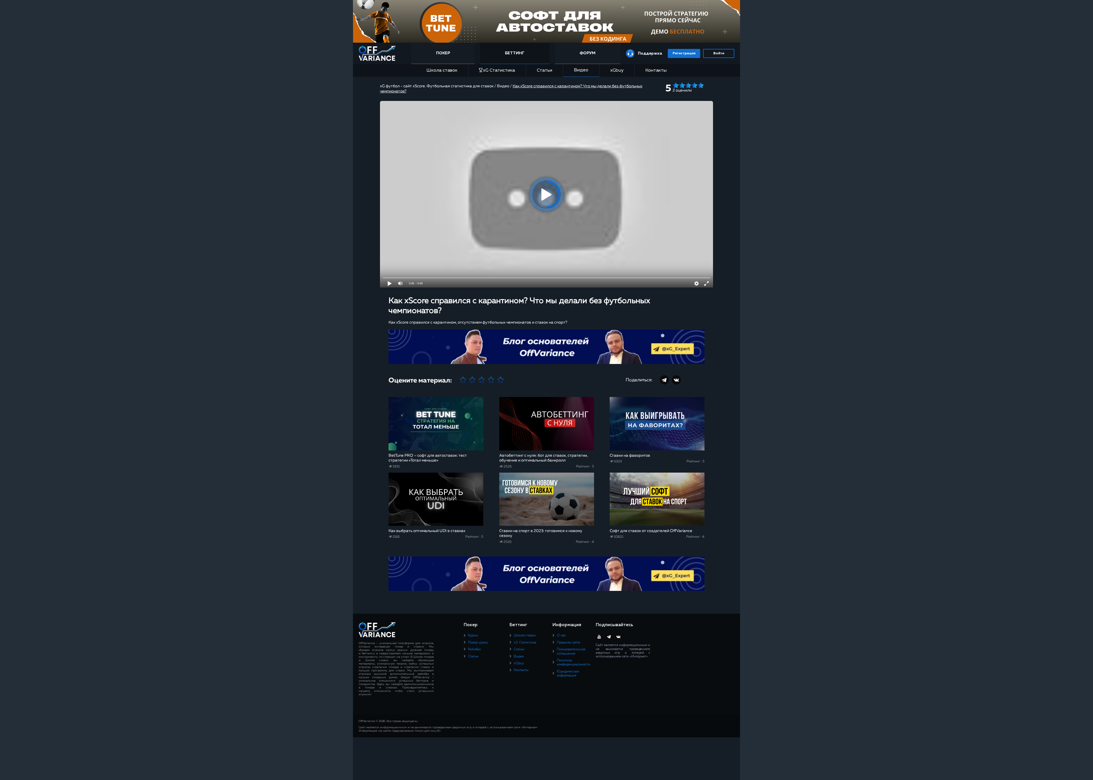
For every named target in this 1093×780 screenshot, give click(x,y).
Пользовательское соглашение (571, 651)
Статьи (544, 70)
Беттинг (515, 53)
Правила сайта (568, 642)
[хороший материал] (491, 380)
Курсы (473, 635)
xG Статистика (499, 70)
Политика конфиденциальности (573, 662)
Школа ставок (441, 70)
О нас (561, 635)
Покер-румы (478, 642)
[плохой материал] (472, 380)
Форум (587, 53)
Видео (581, 70)
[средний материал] (481, 380)
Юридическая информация (568, 673)
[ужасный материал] (463, 380)
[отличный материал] (500, 380)
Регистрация (684, 53)
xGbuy (617, 70)
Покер (443, 53)
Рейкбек (474, 649)
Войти (718, 53)
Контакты (656, 70)
